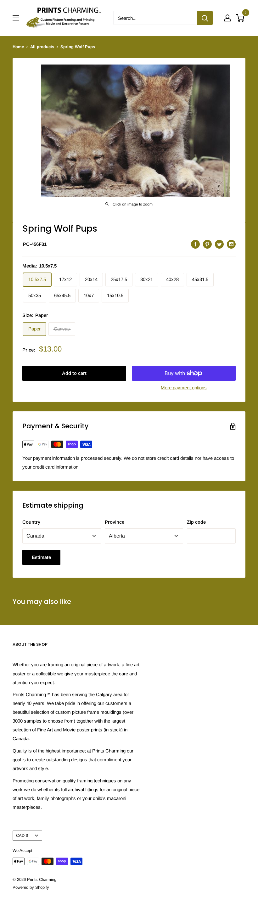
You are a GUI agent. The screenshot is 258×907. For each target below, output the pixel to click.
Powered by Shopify (31, 887)
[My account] (227, 17)
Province (114, 522)
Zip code (196, 522)
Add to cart (74, 373)
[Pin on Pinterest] (207, 244)
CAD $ (22, 835)
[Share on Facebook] (195, 244)
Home (18, 46)
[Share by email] (231, 244)
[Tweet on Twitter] (219, 244)
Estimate (41, 557)
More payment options (184, 387)
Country (31, 522)
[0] (240, 18)
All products (42, 46)
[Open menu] (16, 17)
